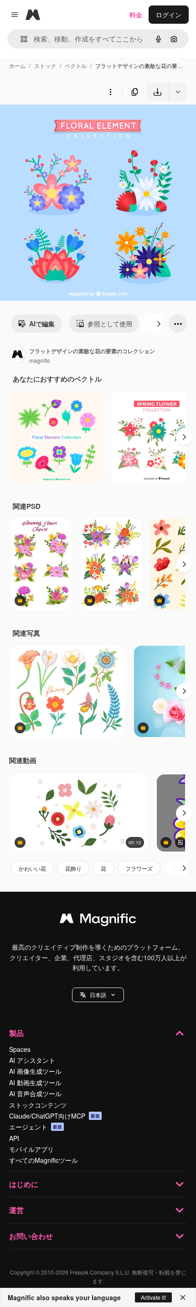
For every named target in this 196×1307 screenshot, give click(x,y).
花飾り (73, 868)
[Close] (182, 1297)
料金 (135, 14)
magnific (39, 360)
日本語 (98, 995)
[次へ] (158, 323)
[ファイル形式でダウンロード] (178, 92)
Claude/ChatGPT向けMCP (54, 1115)
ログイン (168, 14)
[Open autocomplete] (20, 39)
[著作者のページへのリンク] (17, 355)
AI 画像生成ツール (35, 1071)
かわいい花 (32, 868)
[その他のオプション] (110, 92)
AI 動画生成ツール (35, 1082)
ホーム (17, 65)
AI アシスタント (32, 1060)
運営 (16, 1210)
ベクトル (76, 65)
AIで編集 (42, 323)
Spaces (20, 1049)
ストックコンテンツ (38, 1104)
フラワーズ (139, 868)
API (14, 1138)
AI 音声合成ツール (35, 1093)
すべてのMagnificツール (43, 1160)
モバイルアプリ (31, 1149)
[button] (98, 995)
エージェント (35, 1126)
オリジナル (63, 122)
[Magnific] (98, 920)
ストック (45, 65)
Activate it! (153, 1297)
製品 (16, 1033)
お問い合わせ (31, 1236)
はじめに (23, 1184)
